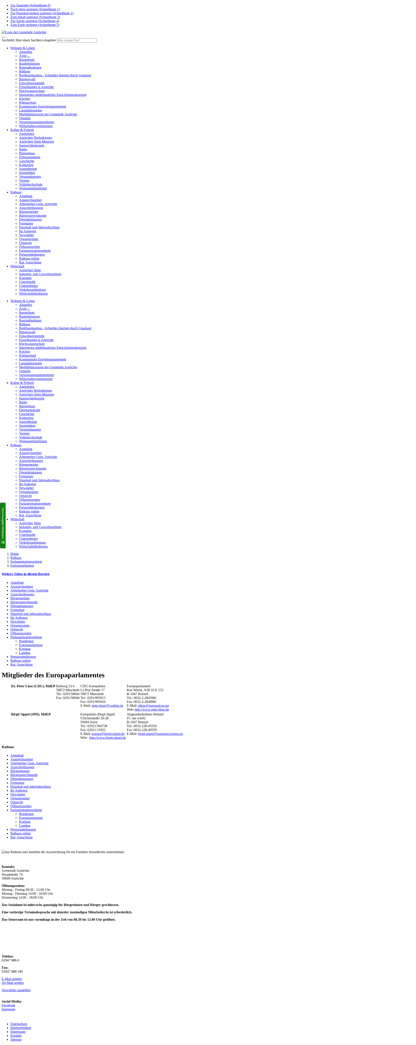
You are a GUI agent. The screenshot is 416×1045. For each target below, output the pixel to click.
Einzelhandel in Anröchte (36, 87)
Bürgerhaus (27, 153)
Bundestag (26, 641)
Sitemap (15, 1039)
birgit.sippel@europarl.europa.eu (160, 734)
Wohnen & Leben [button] (22, 48)
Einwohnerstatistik (31, 83)
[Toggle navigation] (3, 37)
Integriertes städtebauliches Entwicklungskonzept (52, 95)
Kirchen (24, 98)
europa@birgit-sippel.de (108, 734)
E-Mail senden (12, 979)
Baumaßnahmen (30, 67)
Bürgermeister (28, 212)
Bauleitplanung (29, 63)
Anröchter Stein (30, 270)
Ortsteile (25, 118)
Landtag (24, 653)
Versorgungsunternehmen (36, 122)
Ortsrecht (25, 243)
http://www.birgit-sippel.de (107, 737)
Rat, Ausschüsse (30, 262)
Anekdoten (26, 134)
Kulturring (26, 165)
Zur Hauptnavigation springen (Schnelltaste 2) (41, 13)
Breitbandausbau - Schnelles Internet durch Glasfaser (55, 75)
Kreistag (25, 649)
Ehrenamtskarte (29, 157)
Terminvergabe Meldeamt (3, 523)
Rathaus (15, 558)
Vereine (24, 180)
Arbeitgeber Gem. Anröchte (38, 204)
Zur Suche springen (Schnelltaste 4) (34, 21)
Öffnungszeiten (29, 247)
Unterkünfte (27, 282)
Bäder (23, 149)
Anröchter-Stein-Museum (36, 141)
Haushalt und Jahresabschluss (39, 227)
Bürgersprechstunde (32, 215)
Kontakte (25, 278)
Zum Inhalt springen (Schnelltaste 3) (35, 17)
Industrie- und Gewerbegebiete (40, 274)
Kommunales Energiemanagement (42, 106)
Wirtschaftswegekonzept (35, 126)
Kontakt (15, 1035)
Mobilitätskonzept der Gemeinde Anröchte (48, 114)
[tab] (208, 574)
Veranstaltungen (30, 176)
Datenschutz (18, 1024)
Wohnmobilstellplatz (33, 188)
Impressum (17, 1032)
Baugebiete (26, 59)
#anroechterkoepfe (31, 145)
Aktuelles (25, 52)
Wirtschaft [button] (17, 266)
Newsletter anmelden (16, 990)
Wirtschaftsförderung (33, 293)
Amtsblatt (25, 196)
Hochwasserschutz (32, 91)
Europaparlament (22, 565)
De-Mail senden (13, 983)
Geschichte (26, 161)
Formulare (26, 223)
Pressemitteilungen (32, 254)
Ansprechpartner (30, 200)
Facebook (8, 1005)
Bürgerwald (27, 79)
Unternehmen (28, 286)
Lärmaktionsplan (30, 110)
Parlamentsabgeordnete (35, 250)
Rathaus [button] (15, 192)
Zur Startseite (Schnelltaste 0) (30, 5)
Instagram (8, 1009)
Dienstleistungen (30, 219)
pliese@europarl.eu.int (153, 705)
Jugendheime (28, 169)
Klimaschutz (27, 102)
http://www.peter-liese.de (152, 709)
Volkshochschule (30, 184)
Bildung (24, 71)
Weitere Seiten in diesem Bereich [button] (25, 574)
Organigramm (28, 239)
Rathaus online (29, 258)
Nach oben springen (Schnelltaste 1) (35, 9)
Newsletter (26, 235)
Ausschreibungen (31, 208)
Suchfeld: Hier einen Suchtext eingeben (29, 40)
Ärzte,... (24, 56)
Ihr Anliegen (27, 231)
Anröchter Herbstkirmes (35, 137)
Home (14, 554)
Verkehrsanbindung (32, 289)
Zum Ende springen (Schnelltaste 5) (34, 25)
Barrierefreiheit (20, 1028)
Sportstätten (27, 173)
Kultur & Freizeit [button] (22, 130)
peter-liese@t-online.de (107, 705)
